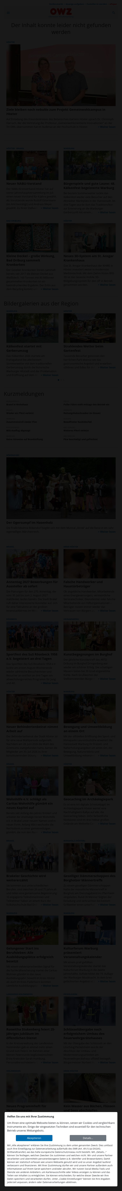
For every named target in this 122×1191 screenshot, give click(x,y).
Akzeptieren (34, 1138)
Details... (88, 1138)
